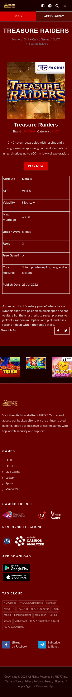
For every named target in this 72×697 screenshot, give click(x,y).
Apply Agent (25, 686)
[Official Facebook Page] (43, 6)
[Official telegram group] (50, 6)
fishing (7, 615)
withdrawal (21, 621)
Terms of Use (13, 681)
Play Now (36, 166)
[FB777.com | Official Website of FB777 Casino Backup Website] (8, 6)
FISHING (11, 466)
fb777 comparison (14, 627)
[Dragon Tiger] (10, 367)
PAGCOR (23, 609)
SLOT (56, 39)
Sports (10, 483)
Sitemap (59, 681)
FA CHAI (29, 131)
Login (56, 609)
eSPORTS (12, 489)
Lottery (10, 477)
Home (16, 39)
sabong (7, 621)
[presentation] (3, 367)
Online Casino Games (36, 39)
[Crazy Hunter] (36, 363)
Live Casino (13, 471)
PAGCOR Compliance (31, 603)
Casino (53, 615)
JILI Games (10, 603)
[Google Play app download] (16, 567)
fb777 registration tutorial (44, 621)
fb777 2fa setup (40, 609)
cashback (51, 603)
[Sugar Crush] (62, 367)
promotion (40, 615)
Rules (48, 681)
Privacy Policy (33, 681)
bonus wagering (22, 615)
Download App (45, 686)
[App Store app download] (16, 577)
